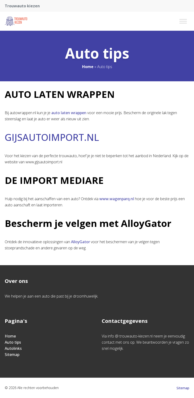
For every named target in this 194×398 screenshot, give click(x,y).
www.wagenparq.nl (116, 198)
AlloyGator (80, 241)
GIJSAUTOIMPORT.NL (52, 137)
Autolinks (13, 348)
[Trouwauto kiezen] (16, 21)
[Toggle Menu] (183, 21)
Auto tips (13, 342)
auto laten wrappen (68, 112)
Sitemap (12, 354)
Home (87, 66)
